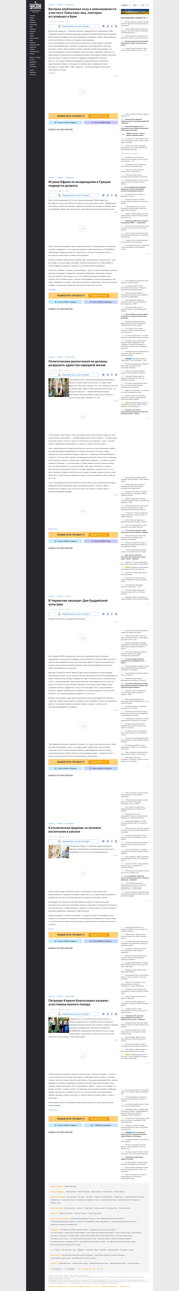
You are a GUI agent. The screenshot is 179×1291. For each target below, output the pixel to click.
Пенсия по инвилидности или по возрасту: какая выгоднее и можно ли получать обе (133, 1146)
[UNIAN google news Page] (90, 1268)
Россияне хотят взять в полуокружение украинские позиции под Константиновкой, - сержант (134, 411)
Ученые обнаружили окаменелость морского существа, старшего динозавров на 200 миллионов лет (134, 30)
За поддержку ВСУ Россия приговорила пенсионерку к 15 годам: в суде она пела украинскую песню (133, 287)
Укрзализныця (55, 1200)
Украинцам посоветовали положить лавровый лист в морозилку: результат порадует (134, 844)
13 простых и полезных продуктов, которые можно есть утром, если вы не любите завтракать (134, 514)
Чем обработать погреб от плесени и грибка (74, 1229)
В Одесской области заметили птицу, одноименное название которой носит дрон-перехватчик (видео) (135, 894)
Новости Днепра (70, 1191)
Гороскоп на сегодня (66, 1213)
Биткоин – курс (55, 1203)
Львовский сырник (65, 1263)
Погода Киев (88, 1208)
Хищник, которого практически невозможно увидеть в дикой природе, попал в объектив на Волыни (133, 397)
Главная (32, 15)
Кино (74, 1250)
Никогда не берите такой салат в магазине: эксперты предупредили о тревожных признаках (133, 957)
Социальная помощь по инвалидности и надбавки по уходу (81, 1200)
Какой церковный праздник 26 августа (123, 1221)
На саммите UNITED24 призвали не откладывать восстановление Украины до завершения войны (134, 943)
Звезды (131, 1250)
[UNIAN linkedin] (86, 1268)
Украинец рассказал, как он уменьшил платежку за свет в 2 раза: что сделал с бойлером (134, 929)
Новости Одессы (119, 1191)
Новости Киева (107, 1191)
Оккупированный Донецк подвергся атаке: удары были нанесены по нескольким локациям (135, 365)
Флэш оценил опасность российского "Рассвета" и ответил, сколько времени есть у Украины (135, 759)
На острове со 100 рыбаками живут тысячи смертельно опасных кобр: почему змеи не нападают (135, 140)
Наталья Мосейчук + (71, 1186)
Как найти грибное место (124, 1235)
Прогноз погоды (57, 1208)
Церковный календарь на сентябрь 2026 (64, 1224)
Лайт (31, 40)
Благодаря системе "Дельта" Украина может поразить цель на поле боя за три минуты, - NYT (134, 159)
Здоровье (33, 47)
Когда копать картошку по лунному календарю (110, 1255)
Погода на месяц (69, 1208)
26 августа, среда (129, 153)
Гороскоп (54, 1213)
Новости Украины (57, 1192)
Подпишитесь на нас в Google (75, 26)
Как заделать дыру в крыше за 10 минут (102, 1229)
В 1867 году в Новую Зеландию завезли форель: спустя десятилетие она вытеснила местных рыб (134, 147)
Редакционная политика (109, 1286)
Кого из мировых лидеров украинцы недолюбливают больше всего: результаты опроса (135, 858)
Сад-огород (55, 1255)
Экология (33, 29)
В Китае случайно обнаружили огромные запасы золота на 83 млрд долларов (133, 592)
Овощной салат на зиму (80, 1263)
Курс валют (89, 1197)
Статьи (32, 59)
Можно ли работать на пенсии (134, 1197)
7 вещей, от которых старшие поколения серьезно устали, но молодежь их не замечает (134, 1127)
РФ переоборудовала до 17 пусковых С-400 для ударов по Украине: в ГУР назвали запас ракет (134, 1056)
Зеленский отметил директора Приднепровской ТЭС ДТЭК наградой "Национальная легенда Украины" (133, 323)
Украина (32, 20)
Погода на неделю (124, 1208)
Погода (32, 53)
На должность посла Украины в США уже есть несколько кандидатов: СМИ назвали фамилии (135, 1120)
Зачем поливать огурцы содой (60, 1258)
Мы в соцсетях (125, 1286)
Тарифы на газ (118, 1197)
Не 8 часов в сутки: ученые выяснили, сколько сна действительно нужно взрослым (133, 330)
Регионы (33, 31)
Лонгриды (33, 66)
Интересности (34, 51)
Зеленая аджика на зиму (118, 1263)
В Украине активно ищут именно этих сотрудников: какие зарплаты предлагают (133, 950)
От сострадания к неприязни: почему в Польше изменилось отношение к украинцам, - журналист (135, 878)
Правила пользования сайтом (58, 1286)
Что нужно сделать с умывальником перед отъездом (68, 1232)
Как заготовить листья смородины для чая (64, 1241)
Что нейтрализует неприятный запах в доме (121, 1241)
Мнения (32, 64)
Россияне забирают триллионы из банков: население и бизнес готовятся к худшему (134, 1099)
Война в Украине (57, 1186)
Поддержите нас (135, 11)
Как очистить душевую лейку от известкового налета (98, 1235)
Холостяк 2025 (66, 1250)
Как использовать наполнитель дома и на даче (66, 1244)
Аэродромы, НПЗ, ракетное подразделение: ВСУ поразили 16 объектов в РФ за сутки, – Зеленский (133, 1017)
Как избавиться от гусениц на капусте (84, 1258)
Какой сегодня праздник (60, 1218)
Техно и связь (34, 38)
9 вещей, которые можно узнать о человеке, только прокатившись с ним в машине (134, 837)
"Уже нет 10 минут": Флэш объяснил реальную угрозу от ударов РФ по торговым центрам (135, 865)
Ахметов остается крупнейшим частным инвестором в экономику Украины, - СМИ (133, 692)
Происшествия (34, 45)
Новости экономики (58, 1197)
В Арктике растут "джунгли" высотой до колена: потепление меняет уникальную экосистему (135, 830)
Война (32, 18)
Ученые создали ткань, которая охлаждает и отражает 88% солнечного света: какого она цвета (133, 208)
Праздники (103, 1250)
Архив (32, 70)
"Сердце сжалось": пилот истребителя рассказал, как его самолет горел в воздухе (134, 1010)
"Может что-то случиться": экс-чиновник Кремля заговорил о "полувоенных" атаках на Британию (133, 984)
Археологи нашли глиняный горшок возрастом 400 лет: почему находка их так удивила (135, 1024)
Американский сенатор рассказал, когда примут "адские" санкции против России (134, 43)
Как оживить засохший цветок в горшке (92, 1241)
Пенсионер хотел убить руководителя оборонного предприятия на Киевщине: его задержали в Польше (134, 816)
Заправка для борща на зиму (98, 1263)
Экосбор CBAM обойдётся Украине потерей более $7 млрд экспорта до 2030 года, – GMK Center (134, 964)
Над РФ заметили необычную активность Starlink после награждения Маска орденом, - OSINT (133, 302)
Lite (52, 1250)
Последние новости (133, 18)
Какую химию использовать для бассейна (100, 1232)
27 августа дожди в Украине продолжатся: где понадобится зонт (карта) (133, 660)
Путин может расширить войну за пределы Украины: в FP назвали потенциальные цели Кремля (134, 653)
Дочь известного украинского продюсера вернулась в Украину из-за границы (133, 809)
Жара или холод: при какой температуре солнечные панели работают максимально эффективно (134, 294)
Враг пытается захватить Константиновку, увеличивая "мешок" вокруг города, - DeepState (133, 557)
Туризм (32, 49)
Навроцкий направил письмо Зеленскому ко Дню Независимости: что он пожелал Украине (135, 701)
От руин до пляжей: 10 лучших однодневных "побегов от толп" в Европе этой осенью (134, 747)
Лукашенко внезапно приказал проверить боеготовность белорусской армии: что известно (133, 725)
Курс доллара (71, 1197)
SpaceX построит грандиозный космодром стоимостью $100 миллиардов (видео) (134, 1003)
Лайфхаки (54, 1230)
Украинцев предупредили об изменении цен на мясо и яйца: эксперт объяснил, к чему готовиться (134, 404)
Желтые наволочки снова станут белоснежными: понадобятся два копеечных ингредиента (133, 537)
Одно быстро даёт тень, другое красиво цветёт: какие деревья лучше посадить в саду (133, 1031)
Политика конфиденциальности (81, 1286)
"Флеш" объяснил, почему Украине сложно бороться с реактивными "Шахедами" (134, 794)
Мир (31, 27)
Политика (33, 22)
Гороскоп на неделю (94, 1213)
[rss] (101, 1268)
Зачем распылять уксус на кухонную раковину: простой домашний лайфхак (133, 309)
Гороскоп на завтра (80, 1213)
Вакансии (33, 72)
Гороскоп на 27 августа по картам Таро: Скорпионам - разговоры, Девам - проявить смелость (134, 493)
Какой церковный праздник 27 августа (82, 1218)
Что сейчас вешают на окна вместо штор (83, 1238)
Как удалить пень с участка (59, 1238)
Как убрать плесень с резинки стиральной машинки (114, 1238)
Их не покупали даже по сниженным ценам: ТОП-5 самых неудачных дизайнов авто (135, 1091)
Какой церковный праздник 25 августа (63, 1221)
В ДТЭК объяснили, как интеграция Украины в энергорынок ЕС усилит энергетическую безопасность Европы (134, 507)
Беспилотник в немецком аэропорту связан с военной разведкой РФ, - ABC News (135, 121)
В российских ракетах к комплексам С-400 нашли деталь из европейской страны (135, 247)
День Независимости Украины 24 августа (110, 1218)
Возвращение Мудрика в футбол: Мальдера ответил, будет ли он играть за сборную (134, 823)
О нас (96, 1286)
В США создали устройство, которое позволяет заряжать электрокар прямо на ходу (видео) (135, 23)
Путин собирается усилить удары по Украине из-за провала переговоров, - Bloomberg (134, 316)
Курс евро (81, 1197)
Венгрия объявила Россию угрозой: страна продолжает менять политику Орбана (134, 182)
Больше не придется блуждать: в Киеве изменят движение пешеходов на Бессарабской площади (134, 544)
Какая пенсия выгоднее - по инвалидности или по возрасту (120, 1200)
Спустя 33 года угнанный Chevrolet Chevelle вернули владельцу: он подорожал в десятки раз (135, 235)
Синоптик (80, 1208)
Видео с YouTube (35, 57)
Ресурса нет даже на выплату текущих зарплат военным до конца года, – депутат (135, 201)
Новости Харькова (83, 1191)
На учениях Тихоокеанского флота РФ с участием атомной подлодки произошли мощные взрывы (134, 385)
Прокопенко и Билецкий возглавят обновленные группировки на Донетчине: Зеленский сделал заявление (134, 685)
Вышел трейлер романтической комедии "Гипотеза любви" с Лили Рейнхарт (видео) (135, 479)
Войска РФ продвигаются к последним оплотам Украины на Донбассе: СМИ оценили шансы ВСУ (135, 128)
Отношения (123, 1250)
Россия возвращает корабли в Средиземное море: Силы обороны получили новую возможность (133, 486)
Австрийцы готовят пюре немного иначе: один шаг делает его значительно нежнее (134, 732)
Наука (32, 36)
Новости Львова (96, 1191)
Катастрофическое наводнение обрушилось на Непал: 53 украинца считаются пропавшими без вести (133, 189)
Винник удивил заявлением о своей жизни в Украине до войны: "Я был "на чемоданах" (134, 1169)
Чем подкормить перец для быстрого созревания (77, 1255)
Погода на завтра (99, 1208)
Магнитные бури (112, 1208)
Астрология (89, 1250)
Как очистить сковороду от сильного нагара (65, 1235)
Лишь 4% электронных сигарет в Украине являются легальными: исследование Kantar (133, 1176)
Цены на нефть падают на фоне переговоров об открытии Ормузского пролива (133, 1039)
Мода (96, 1250)
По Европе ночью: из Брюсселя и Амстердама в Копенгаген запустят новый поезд (134, 991)
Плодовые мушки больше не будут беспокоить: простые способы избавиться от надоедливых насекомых (134, 713)
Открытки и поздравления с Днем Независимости (93, 1221)
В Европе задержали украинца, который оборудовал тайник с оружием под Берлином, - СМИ (135, 500)
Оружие (32, 42)
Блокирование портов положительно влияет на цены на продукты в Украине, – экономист (135, 977)
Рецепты (57, 1250)
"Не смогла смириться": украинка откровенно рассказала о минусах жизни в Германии (135, 851)
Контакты (33, 74)
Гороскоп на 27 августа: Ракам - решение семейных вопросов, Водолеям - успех (134, 579)
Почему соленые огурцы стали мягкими (128, 1232)
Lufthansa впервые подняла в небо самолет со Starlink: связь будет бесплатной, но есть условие (134, 801)
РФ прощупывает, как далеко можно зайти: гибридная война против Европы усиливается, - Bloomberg (135, 668)
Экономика (33, 24)
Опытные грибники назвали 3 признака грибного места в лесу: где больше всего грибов (132, 378)
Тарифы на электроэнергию (104, 1197)
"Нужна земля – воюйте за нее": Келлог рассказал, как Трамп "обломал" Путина (134, 936)
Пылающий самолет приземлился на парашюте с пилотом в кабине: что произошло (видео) (135, 353)
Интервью (33, 62)
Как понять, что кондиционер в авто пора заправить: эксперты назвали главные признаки (135, 740)
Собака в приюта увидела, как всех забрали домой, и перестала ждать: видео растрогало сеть (134, 215)
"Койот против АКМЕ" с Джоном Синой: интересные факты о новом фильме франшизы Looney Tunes (134, 637)
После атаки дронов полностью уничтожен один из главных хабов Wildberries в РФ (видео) (134, 1134)
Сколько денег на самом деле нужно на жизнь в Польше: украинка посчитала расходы (135, 228)
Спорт (32, 33)
